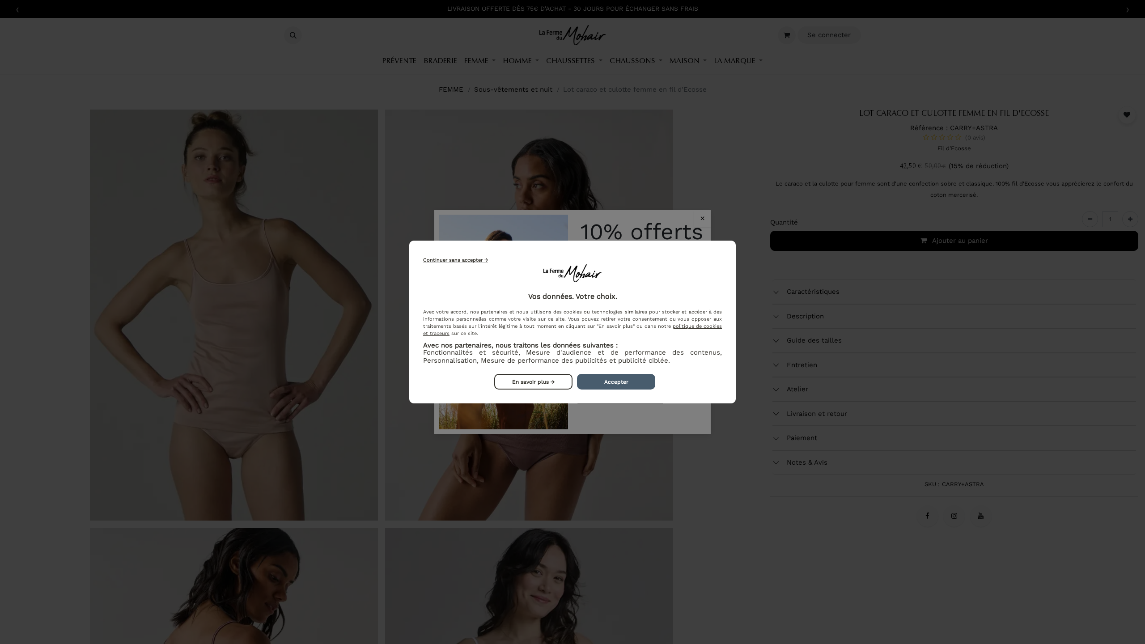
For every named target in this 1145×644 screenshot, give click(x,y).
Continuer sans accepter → (455, 260)
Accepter (616, 382)
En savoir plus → (533, 382)
